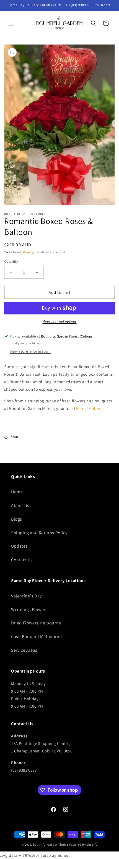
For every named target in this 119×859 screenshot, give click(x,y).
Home (17, 492)
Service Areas (24, 650)
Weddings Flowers (29, 609)
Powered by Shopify (83, 844)
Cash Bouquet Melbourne (36, 636)
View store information (30, 351)
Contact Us (22, 560)
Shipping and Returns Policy (39, 533)
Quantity (11, 261)
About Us (20, 505)
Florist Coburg (89, 408)
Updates (19, 546)
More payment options (60, 321)
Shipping (28, 252)
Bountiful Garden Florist (50, 844)
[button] (11, 23)
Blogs (16, 519)
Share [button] (16, 436)
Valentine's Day (26, 596)
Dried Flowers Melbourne (36, 623)
